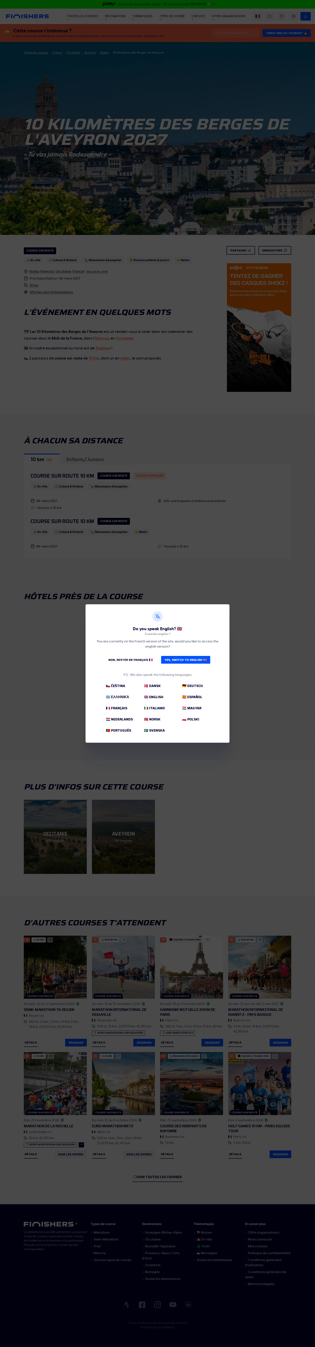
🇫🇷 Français (116, 708)
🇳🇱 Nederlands (119, 719)
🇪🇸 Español (192, 697)
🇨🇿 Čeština (115, 686)
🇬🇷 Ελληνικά (117, 697)
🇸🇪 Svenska (154, 730)
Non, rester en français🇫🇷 (130, 659)
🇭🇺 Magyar (191, 708)
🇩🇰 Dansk (152, 686)
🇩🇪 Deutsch (192, 686)
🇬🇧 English (153, 697)
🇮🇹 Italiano (154, 708)
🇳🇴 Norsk (152, 719)
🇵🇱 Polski (190, 719)
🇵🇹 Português (118, 730)
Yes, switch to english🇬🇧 (186, 659)
